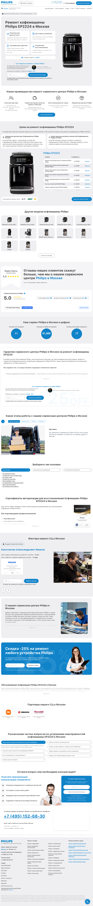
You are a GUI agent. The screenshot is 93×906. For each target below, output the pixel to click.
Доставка (4, 870)
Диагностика (25, 421)
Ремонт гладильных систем (56, 851)
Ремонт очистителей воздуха (36, 868)
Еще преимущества (46, 114)
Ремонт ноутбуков (32, 865)
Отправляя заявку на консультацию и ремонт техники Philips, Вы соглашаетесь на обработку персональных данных (76, 798)
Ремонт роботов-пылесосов (56, 868)
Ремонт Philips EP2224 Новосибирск (79, 859)
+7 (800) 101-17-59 (6, 854)
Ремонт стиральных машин (56, 860)
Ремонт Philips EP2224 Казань (77, 862)
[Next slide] (8, 590)
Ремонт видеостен (32, 852)
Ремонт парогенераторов (34, 871)
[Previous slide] (3, 590)
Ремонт (34, 421)
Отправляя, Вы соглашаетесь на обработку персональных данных (19, 584)
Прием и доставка (14, 421)
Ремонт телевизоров (54, 843)
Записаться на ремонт (35, 397)
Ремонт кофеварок (53, 858)
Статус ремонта (70, 3)
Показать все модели (46, 255)
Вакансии (4, 880)
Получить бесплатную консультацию (76, 791)
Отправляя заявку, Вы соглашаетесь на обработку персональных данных (23, 401)
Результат (41, 421)
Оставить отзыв (27, 307)
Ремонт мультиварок (54, 870)
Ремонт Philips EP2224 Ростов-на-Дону (80, 852)
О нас (71, 8)
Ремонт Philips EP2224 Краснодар (78, 850)
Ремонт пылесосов (53, 865)
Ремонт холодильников (55, 863)
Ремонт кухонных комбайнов (35, 859)
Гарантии (89, 8)
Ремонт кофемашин (33, 843)
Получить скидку (33, 665)
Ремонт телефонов (53, 848)
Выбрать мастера (31, 581)
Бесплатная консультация (38, 75)
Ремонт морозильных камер (35, 850)
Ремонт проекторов (54, 846)
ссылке (11, 890)
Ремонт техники (27, 3)
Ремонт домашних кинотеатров (32, 847)
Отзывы (67, 8)
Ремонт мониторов (33, 873)
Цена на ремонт (59, 8)
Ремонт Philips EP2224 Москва (77, 843)
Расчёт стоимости (81, 8)
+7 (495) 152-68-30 (57, 1)
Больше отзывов (84, 307)
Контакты (4, 875)
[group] (8, 713)
